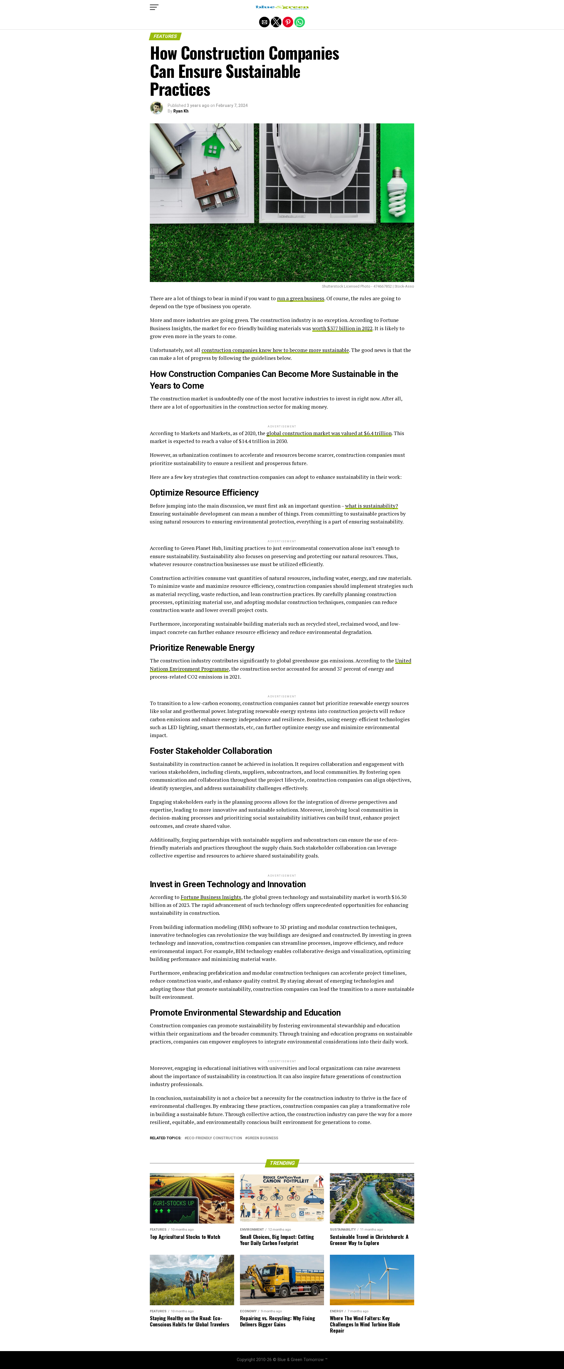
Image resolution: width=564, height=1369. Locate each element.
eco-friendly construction (214, 1138)
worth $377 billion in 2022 (342, 328)
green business (262, 1138)
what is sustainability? (371, 505)
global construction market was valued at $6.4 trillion (329, 433)
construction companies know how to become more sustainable (275, 350)
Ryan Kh (181, 111)
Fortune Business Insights (211, 897)
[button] (154, 7)
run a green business (300, 298)
